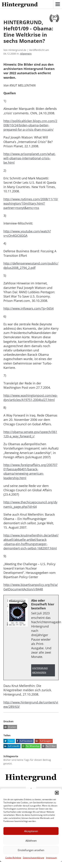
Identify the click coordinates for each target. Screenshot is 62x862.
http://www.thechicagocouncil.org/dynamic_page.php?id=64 (30, 504)
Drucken (11, 726)
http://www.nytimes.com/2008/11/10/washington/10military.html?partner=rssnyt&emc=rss (30, 203)
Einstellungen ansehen (31, 850)
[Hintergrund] (20, 5)
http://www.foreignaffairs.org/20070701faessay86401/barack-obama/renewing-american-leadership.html (30, 471)
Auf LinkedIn (13, 746)
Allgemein (26, 53)
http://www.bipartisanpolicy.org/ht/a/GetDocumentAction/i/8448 (30, 587)
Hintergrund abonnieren (40, 670)
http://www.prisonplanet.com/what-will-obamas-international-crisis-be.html (29, 158)
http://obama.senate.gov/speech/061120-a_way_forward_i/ (30, 434)
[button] (57, 792)
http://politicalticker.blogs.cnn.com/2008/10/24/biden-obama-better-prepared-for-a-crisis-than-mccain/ (30, 125)
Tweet (10, 740)
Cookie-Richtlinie (13, 857)
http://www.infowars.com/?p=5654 (28, 308)
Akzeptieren (31, 831)
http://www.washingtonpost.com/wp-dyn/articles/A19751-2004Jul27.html (30, 397)
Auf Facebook (26, 740)
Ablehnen (31, 840)
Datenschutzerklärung (33, 857)
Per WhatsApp (32, 746)
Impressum (51, 857)
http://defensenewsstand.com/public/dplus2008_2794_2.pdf (30, 265)
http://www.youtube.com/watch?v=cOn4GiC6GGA (27, 233)
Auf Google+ (45, 740)
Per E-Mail (50, 746)
